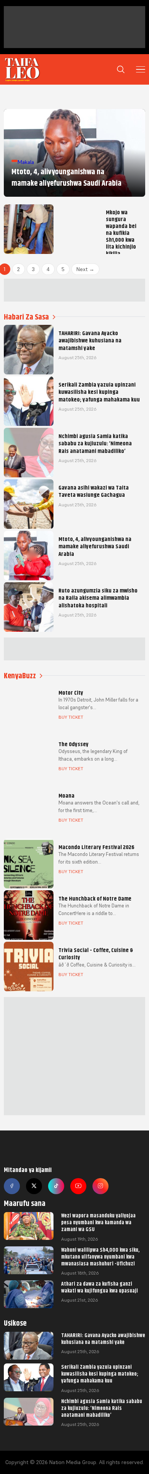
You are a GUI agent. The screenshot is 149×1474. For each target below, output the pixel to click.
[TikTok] (56, 1186)
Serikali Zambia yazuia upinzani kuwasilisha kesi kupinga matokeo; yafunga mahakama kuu (99, 1374)
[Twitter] (34, 1186)
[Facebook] (12, 1186)
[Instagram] (100, 1186)
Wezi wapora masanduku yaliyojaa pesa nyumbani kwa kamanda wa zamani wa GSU (98, 1222)
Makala (26, 162)
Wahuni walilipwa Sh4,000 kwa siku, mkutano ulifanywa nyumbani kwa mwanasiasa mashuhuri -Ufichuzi (100, 1257)
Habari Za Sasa (26, 317)
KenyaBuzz (20, 675)
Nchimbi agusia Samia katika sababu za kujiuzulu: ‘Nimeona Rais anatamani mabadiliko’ (101, 1408)
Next (85, 269)
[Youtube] (78, 1186)
